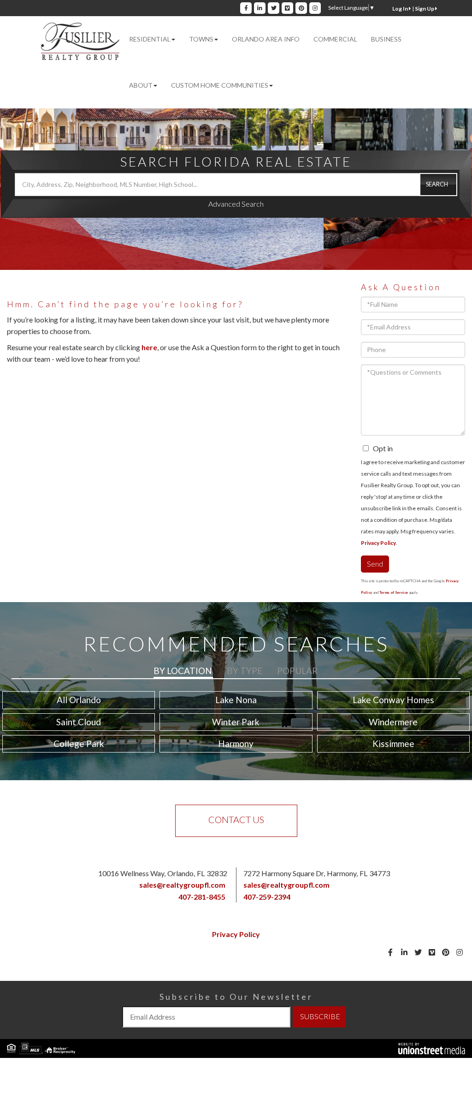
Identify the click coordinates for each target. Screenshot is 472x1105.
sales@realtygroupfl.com (182, 884)
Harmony (236, 743)
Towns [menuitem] (201, 39)
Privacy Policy (378, 542)
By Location (182, 670)
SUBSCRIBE (320, 1016)
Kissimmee (393, 743)
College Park (78, 743)
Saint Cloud (78, 722)
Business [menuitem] (386, 39)
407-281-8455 (201, 896)
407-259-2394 (266, 896)
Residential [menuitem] (150, 39)
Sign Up (425, 8)
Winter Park (236, 722)
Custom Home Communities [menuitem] (219, 85)
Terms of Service (393, 592)
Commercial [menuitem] (335, 39)
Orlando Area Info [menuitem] (266, 39)
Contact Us (236, 819)
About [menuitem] (141, 85)
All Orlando (79, 699)
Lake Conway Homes (393, 699)
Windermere (393, 722)
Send (375, 563)
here (149, 347)
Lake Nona (236, 699)
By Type (244, 670)
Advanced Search (236, 203)
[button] (438, 184)
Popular (297, 670)
